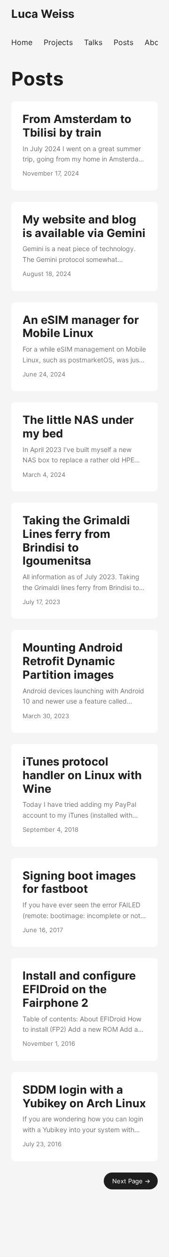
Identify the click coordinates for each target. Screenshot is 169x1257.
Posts (123, 42)
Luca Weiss (42, 14)
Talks (93, 42)
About (155, 42)
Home (21, 42)
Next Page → (131, 1181)
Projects (58, 42)
